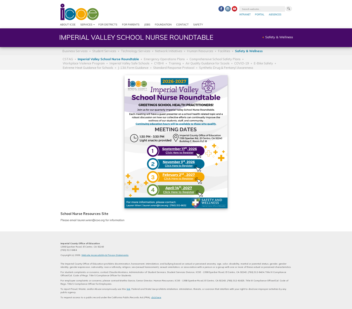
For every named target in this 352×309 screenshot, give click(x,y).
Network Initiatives (168, 51)
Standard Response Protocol (173, 68)
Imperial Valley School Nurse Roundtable (108, 59)
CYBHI (159, 63)
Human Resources (200, 51)
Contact (182, 24)
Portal (259, 14)
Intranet (245, 14)
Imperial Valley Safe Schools (129, 63)
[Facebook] (221, 8)
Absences (275, 14)
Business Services (75, 51)
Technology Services (135, 51)
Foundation (163, 24)
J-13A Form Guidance (133, 68)
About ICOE (68, 24)
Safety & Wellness (279, 37)
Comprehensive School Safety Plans (215, 59)
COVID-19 (241, 63)
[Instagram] (228, 8)
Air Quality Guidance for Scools (208, 63)
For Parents (131, 24)
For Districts (107, 24)
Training (175, 63)
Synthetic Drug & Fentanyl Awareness (226, 68)
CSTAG (68, 59)
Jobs (147, 24)
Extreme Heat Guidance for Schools (88, 68)
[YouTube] (234, 8)
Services (86, 24)
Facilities (224, 51)
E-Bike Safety (263, 63)
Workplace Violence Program (84, 63)
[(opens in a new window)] (176, 141)
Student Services (104, 51)
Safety (198, 24)
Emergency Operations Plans (164, 59)
